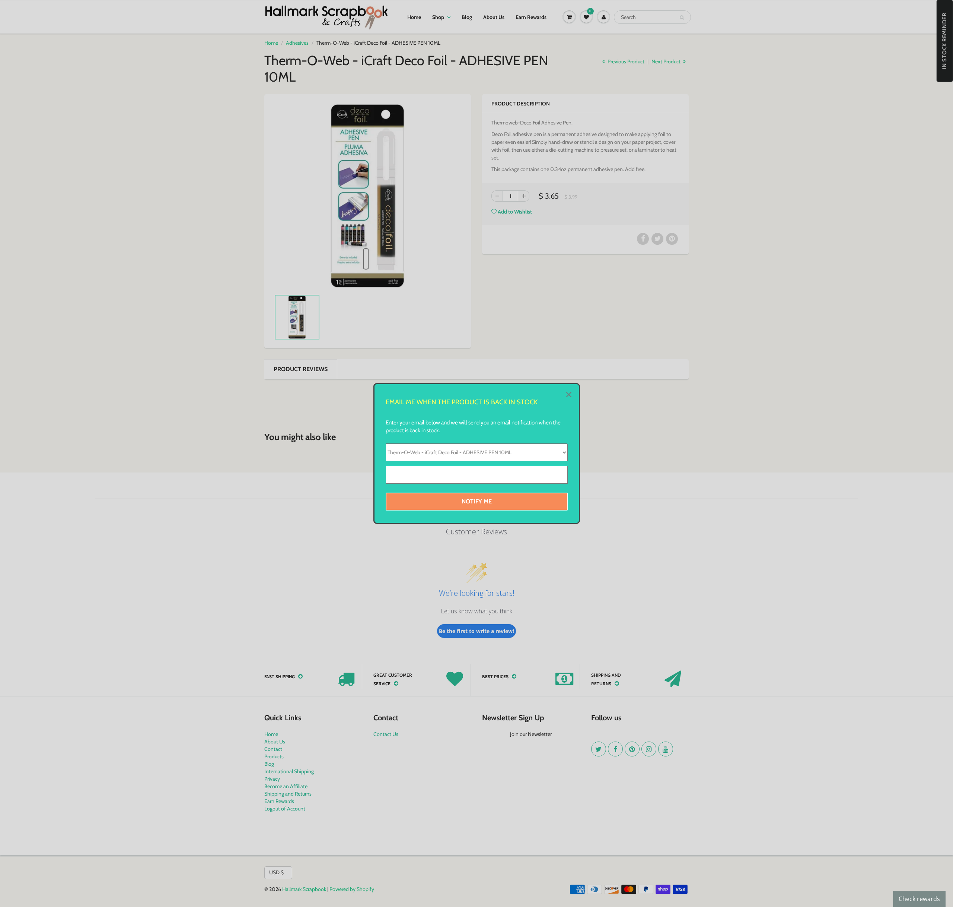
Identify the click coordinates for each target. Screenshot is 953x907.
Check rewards (919, 899)
